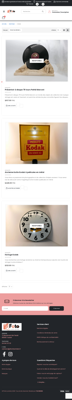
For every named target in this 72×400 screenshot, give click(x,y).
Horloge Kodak (11, 254)
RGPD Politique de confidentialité (47, 337)
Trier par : (5, 30)
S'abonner (56, 308)
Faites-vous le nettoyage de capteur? (49, 373)
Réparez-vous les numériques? (47, 364)
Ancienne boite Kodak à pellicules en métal (24, 172)
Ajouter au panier (14, 188)
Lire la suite (12, 105)
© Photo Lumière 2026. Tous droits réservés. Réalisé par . (22, 391)
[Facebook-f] (4, 354)
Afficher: (53, 30)
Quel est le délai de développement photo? (51, 369)
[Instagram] (43, 4)
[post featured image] (36, 143)
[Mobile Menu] (4, 11)
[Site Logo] (11, 11)
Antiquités (7, 87)
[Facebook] (37, 4)
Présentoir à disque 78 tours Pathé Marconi (24, 89)
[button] (64, 30)
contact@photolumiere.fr (11, 349)
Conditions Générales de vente (47, 333)
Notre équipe (6, 364)
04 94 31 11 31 (6, 343)
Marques (5, 373)
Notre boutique (7, 369)
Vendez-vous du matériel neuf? (47, 378)
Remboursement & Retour (45, 342)
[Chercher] (42, 11)
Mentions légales (42, 328)
